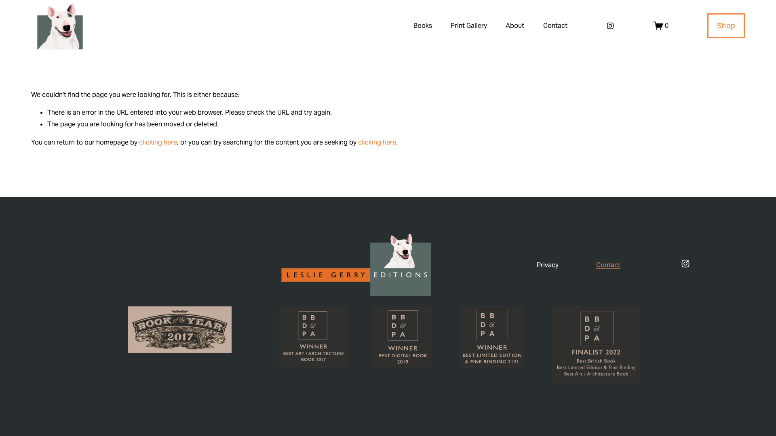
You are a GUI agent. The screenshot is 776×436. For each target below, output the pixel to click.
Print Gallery (469, 25)
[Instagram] (610, 26)
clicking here (158, 142)
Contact (555, 25)
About (515, 25)
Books (422, 25)
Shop (726, 25)
